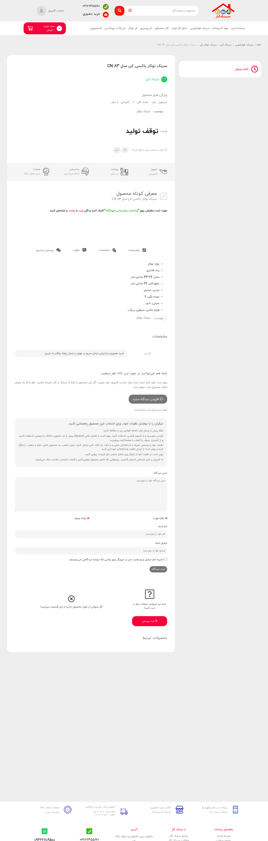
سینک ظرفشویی (199, 28)
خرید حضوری (91, 14)
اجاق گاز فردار (179, 28)
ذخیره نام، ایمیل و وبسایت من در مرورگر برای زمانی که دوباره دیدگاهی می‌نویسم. (116, 559)
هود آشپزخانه (220, 28)
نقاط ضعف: (79, 518)
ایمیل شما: (161, 543)
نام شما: (162, 526)
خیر (117, 150)
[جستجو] (119, 11)
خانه (259, 45)
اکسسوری (96, 28)
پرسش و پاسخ (45, 250)
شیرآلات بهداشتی (115, 28)
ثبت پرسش (148, 621)
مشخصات (104, 250)
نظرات (76, 250)
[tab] (136, 249)
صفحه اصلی (238, 28)
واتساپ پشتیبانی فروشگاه (122, 211)
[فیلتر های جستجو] (130, 11)
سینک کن (226, 45)
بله (125, 150)
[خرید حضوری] (106, 15)
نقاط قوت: (158, 518)
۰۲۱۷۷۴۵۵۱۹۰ (91, 6)
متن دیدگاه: (160, 473)
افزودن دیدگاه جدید (146, 399)
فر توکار (132, 28)
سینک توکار (143, 111)
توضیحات (134, 250)
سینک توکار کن (208, 45)
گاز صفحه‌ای (162, 28)
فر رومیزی (146, 28)
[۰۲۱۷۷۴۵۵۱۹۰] (106, 7)
